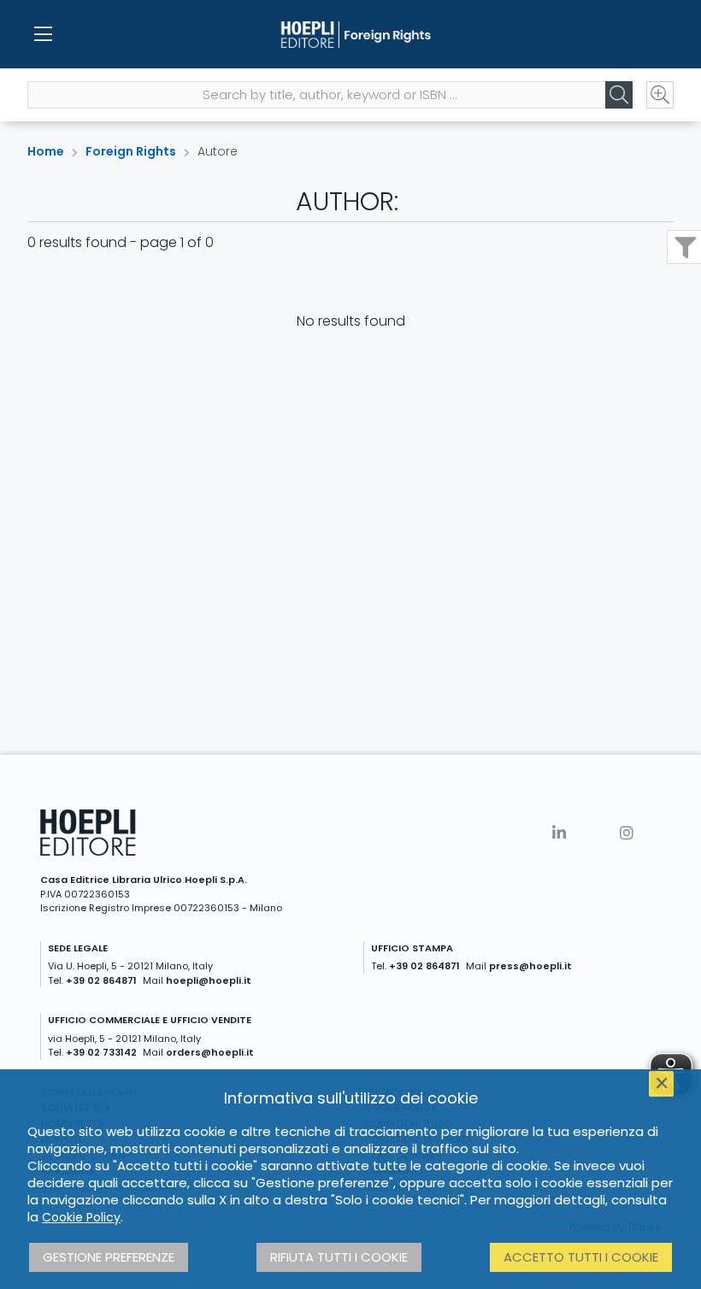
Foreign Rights (130, 151)
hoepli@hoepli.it (208, 980)
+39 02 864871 (101, 980)
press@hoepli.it (530, 966)
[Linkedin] (559, 833)
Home (45, 151)
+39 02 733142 (101, 1052)
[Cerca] (619, 95)
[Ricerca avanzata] (660, 95)
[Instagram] (626, 833)
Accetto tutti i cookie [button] (581, 1257)
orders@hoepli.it (210, 1052)
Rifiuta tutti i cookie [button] (339, 1257)
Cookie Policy (81, 1217)
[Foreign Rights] (350, 34)
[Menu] (42, 34)
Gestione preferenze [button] (108, 1257)
